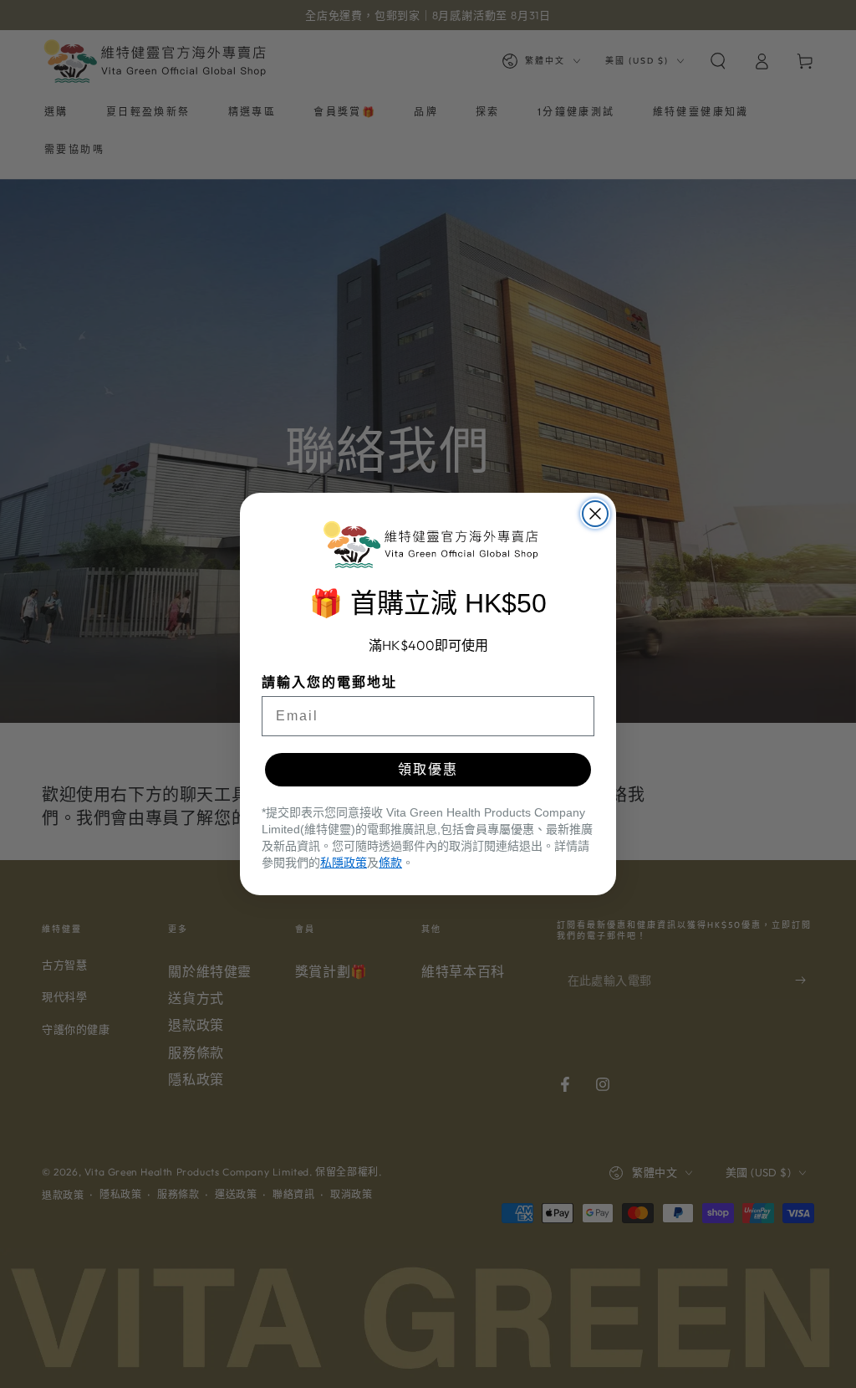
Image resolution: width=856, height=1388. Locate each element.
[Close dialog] (595, 513)
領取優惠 (428, 769)
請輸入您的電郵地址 (329, 682)
